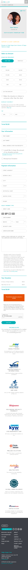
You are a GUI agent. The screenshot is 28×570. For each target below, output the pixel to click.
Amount (3, 66)
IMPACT (16, 532)
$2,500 (20, 70)
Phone (5, 201)
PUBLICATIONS (5, 541)
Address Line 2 (7, 175)
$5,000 (7, 70)
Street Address (8, 170)
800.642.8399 (5, 559)
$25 (20, 84)
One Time (7, 60)
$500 (20, 75)
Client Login (18, 543)
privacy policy (14, 271)
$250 (7, 79)
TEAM (2, 539)
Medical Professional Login (18, 547)
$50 (8, 84)
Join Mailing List (6, 529)
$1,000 (7, 75)
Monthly (20, 60)
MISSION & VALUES (6, 532)
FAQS (2, 543)
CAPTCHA (5, 314)
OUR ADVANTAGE (6, 534)
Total (3, 124)
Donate (5, 525)
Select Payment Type (7, 205)
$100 (20, 79)
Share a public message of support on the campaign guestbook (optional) (13, 237)
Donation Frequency (7, 57)
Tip (2, 111)
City (4, 180)
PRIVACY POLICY (18, 541)
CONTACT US (17, 539)
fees (8, 271)
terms (5, 271)
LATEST (16, 534)
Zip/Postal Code (8, 191)
